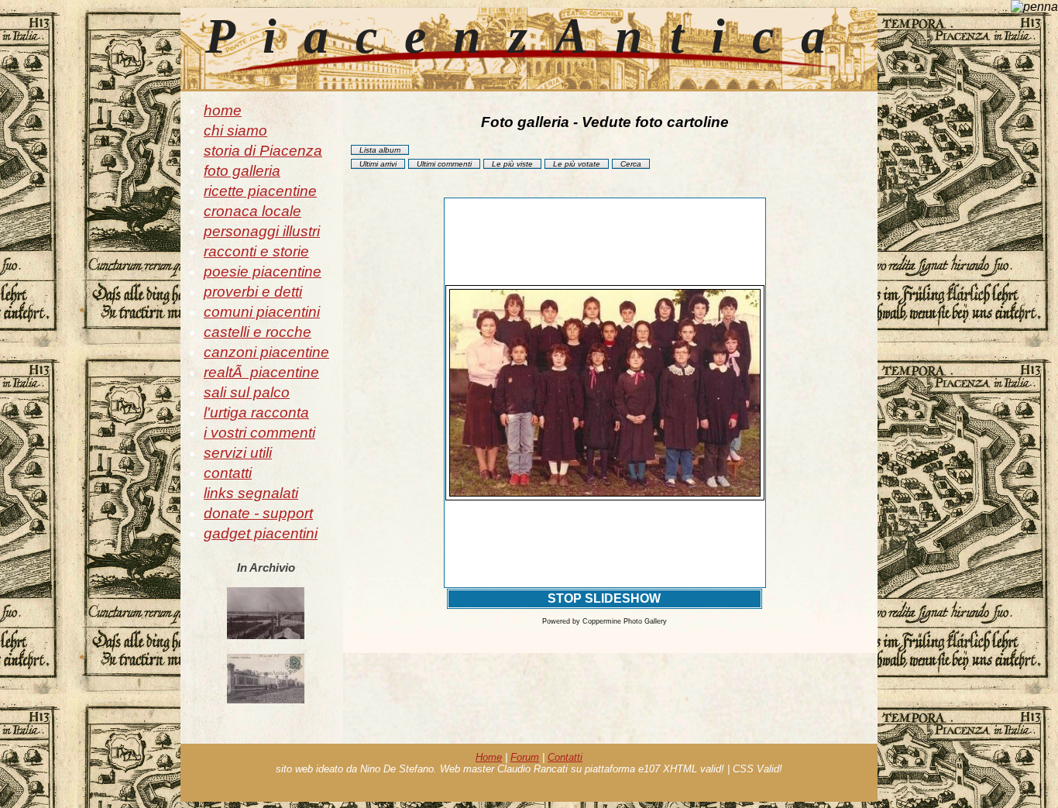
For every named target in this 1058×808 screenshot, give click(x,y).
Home (489, 757)
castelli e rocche (257, 332)
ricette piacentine (260, 191)
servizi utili (238, 453)
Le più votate (576, 164)
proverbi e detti (253, 292)
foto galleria (242, 171)
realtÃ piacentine (261, 372)
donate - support (258, 513)
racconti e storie (256, 251)
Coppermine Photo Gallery (624, 621)
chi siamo (235, 130)
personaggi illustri (262, 231)
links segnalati (251, 493)
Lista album (379, 150)
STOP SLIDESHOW (604, 598)
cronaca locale (252, 211)
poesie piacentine (262, 271)
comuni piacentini (262, 312)
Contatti (565, 757)
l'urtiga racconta (256, 412)
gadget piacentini (261, 533)
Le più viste (512, 164)
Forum (524, 757)
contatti (228, 473)
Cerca (630, 164)
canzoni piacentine (266, 352)
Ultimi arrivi (378, 164)
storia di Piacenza (263, 151)
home (223, 110)
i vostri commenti (259, 433)
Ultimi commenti (444, 164)
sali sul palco (247, 392)
